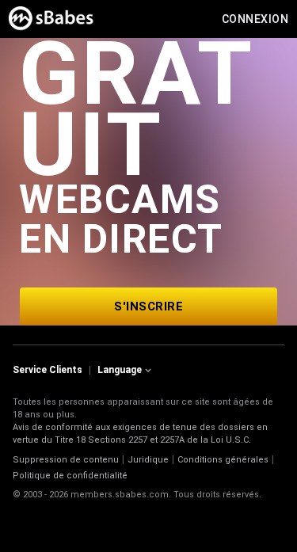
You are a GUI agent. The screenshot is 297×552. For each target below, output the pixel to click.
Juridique (148, 460)
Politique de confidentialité (70, 475)
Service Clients (47, 369)
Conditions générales (222, 460)
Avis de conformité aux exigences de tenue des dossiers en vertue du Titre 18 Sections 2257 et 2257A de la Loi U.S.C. (140, 433)
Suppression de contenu (66, 460)
